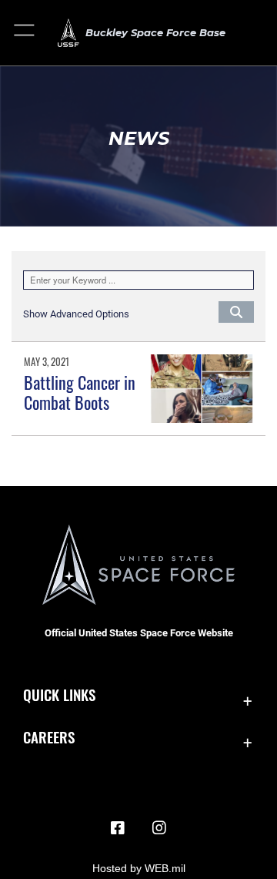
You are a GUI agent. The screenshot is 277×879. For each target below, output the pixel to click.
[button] (25, 32)
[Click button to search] (236, 311)
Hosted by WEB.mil (138, 868)
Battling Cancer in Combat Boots (79, 392)
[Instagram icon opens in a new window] (159, 828)
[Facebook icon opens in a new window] (117, 828)
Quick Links (59, 694)
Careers (49, 737)
